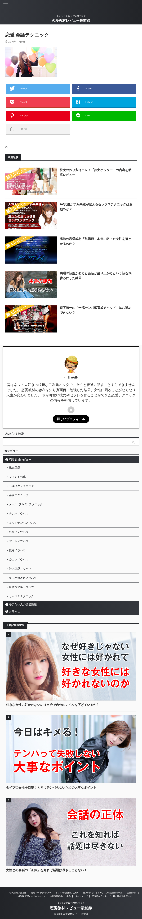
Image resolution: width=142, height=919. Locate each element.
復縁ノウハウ (17, 550)
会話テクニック (18, 495)
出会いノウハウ (18, 532)
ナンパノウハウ (18, 513)
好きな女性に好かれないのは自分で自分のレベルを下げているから (53, 705)
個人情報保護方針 (18, 892)
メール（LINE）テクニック (26, 504)
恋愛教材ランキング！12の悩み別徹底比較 (112, 896)
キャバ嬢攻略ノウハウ (23, 578)
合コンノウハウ (18, 559)
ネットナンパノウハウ (23, 522)
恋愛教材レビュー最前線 (71, 20)
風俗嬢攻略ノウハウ (21, 587)
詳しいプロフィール (71, 419)
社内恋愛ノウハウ (20, 568)
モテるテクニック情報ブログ (71, 902)
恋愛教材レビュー (20, 459)
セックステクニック (21, 596)
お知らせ (14, 611)
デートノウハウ (18, 541)
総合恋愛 (14, 467)
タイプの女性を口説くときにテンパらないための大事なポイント (51, 787)
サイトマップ (81, 896)
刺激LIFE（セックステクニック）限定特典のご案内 (54, 892)
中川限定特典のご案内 (60, 896)
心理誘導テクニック (21, 486)
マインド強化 (17, 476)
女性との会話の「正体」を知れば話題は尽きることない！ (46, 870)
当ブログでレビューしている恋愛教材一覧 (102, 892)
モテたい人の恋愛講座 (23, 604)
